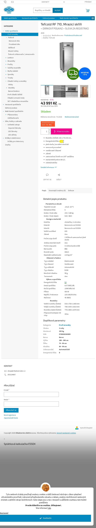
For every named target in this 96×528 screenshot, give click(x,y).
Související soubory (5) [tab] (56, 190)
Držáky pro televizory (15, 141)
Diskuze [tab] (70, 190)
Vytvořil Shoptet (85, 428)
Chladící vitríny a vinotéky (16, 81)
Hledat (57, 10)
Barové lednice (12, 91)
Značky (7, 145)
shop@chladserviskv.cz (15, 371)
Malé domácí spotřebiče (13, 111)
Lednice (9, 57)
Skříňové (10, 47)
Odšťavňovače (12, 118)
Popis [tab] (43, 190)
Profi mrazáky (12, 34)
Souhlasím (46, 518)
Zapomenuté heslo (10, 418)
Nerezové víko (13, 41)
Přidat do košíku (62, 131)
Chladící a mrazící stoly (15, 98)
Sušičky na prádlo (13, 68)
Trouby (9, 78)
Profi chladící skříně (14, 94)
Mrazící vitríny (12, 51)
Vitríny (9, 84)
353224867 (10, 374)
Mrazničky (10, 61)
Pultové (10, 37)
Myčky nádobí (12, 71)
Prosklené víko (13, 44)
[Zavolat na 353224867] (6, 2)
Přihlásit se (10, 410)
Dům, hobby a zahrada (12, 121)
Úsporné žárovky (13, 128)
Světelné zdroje (13, 124)
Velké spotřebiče (10, 31)
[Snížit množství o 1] (48, 132)
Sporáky (10, 74)
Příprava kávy (12, 114)
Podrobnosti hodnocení (72, 35)
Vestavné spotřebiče (12, 104)
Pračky (9, 64)
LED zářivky (11, 135)
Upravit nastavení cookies (65, 433)
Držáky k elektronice (12, 138)
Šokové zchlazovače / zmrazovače (20, 54)
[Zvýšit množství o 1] (48, 130)
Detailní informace (46, 167)
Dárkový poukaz (10, 108)
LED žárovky (11, 131)
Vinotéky (10, 88)
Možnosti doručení (71, 117)
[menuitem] (9, 18)
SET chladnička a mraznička (17, 101)
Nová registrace (9, 415)
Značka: (48, 38)
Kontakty (44, 2)
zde (48, 508)
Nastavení (4, 513)
